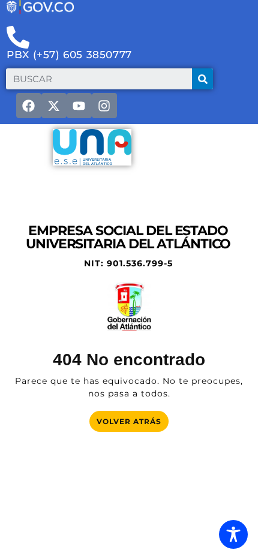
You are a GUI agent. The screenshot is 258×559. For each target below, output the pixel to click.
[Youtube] (79, 105)
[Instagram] (104, 105)
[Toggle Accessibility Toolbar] (233, 534)
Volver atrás (133, 418)
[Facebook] (28, 105)
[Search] (202, 78)
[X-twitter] (54, 105)
